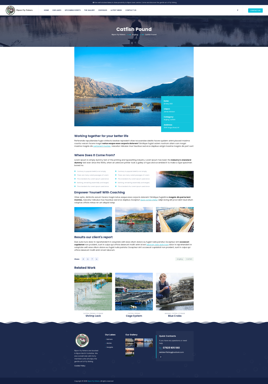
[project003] (175, 219)
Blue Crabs (175, 316)
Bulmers (110, 339)
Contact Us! (255, 11)
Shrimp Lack (93, 316)
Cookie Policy (79, 366)
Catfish (189, 259)
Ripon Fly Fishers (94, 381)
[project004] (93, 219)
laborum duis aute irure (157, 244)
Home (46, 10)
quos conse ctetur (149, 200)
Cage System (134, 316)
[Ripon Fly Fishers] (19, 10)
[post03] (134, 219)
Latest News (116, 10)
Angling (180, 259)
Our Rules (102, 10)
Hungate (110, 347)
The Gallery (89, 10)
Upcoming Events (73, 10)
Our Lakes (56, 10)
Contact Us (130, 10)
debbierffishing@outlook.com (171, 352)
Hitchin (109, 343)
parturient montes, (102, 146)
